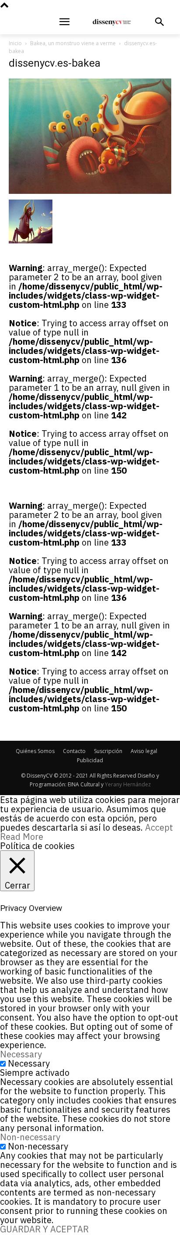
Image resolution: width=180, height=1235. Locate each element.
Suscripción (108, 751)
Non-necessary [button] (30, 1137)
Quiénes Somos (35, 751)
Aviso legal (144, 751)
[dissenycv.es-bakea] (90, 190)
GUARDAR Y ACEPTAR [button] (44, 1229)
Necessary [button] (21, 1054)
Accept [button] (159, 827)
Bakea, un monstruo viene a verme (73, 43)
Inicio (15, 43)
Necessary (29, 1063)
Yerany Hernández (128, 784)
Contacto (74, 751)
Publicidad (90, 760)
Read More (21, 836)
